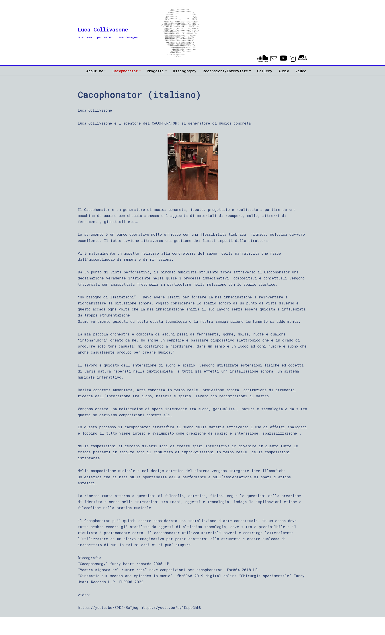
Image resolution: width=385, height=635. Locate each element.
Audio (284, 71)
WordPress (127, 622)
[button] (105, 71)
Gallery (264, 71)
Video (300, 71)
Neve (82, 622)
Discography (185, 71)
